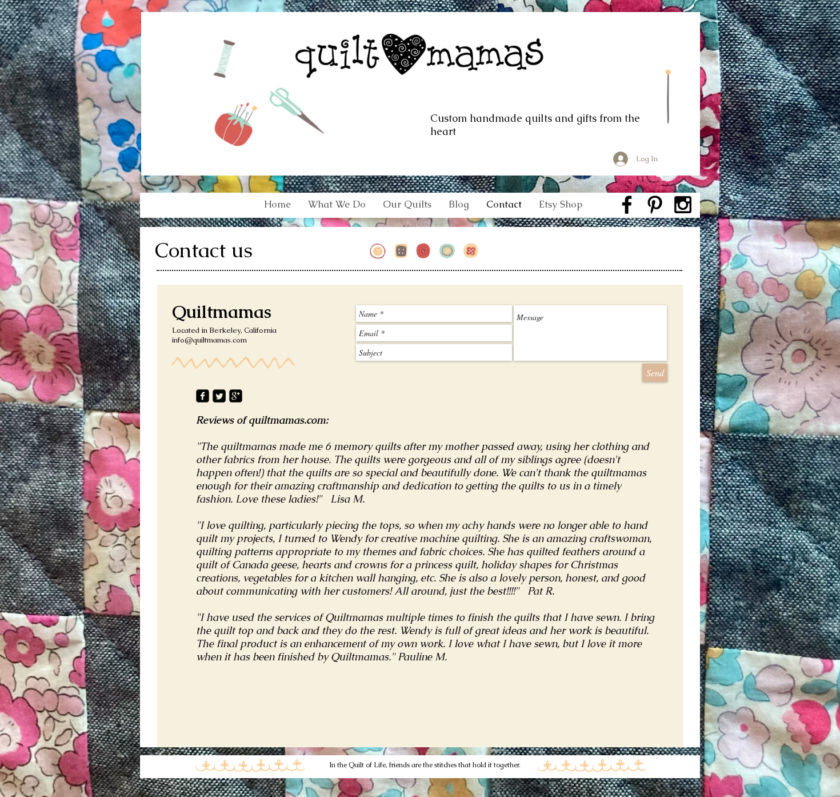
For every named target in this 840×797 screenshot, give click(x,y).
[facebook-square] (202, 396)
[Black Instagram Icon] (683, 205)
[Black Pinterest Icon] (655, 205)
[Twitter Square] (219, 396)
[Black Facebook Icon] (627, 205)
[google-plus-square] (235, 396)
